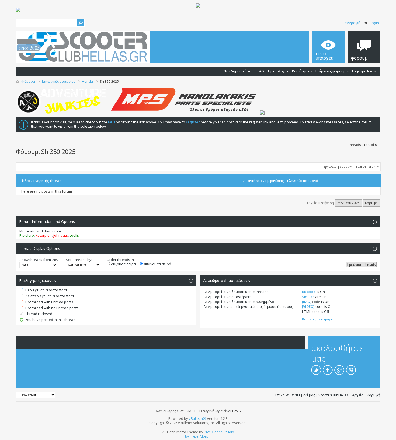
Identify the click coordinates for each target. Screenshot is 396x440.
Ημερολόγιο (278, 71)
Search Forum (366, 167)
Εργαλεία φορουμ (336, 167)
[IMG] (306, 301)
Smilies (308, 296)
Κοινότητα (300, 71)
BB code (309, 291)
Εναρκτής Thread (47, 180)
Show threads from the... (39, 259)
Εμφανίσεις (274, 180)
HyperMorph (200, 436)
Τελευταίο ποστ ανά (301, 180)
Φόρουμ (28, 81)
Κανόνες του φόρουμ (320, 319)
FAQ (261, 71)
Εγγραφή (352, 22)
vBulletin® (197, 418)
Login (375, 22)
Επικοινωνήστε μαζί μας (295, 395)
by (187, 436)
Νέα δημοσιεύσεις (238, 71)
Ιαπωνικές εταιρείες (58, 81)
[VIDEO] (308, 306)
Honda (87, 81)
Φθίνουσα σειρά (157, 264)
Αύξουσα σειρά (123, 264)
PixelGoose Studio (219, 431)
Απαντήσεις (252, 180)
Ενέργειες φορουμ (330, 71)
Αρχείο (357, 395)
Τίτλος (25, 180)
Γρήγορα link (362, 71)
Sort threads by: (79, 259)
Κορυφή (371, 203)
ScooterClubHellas (333, 395)
